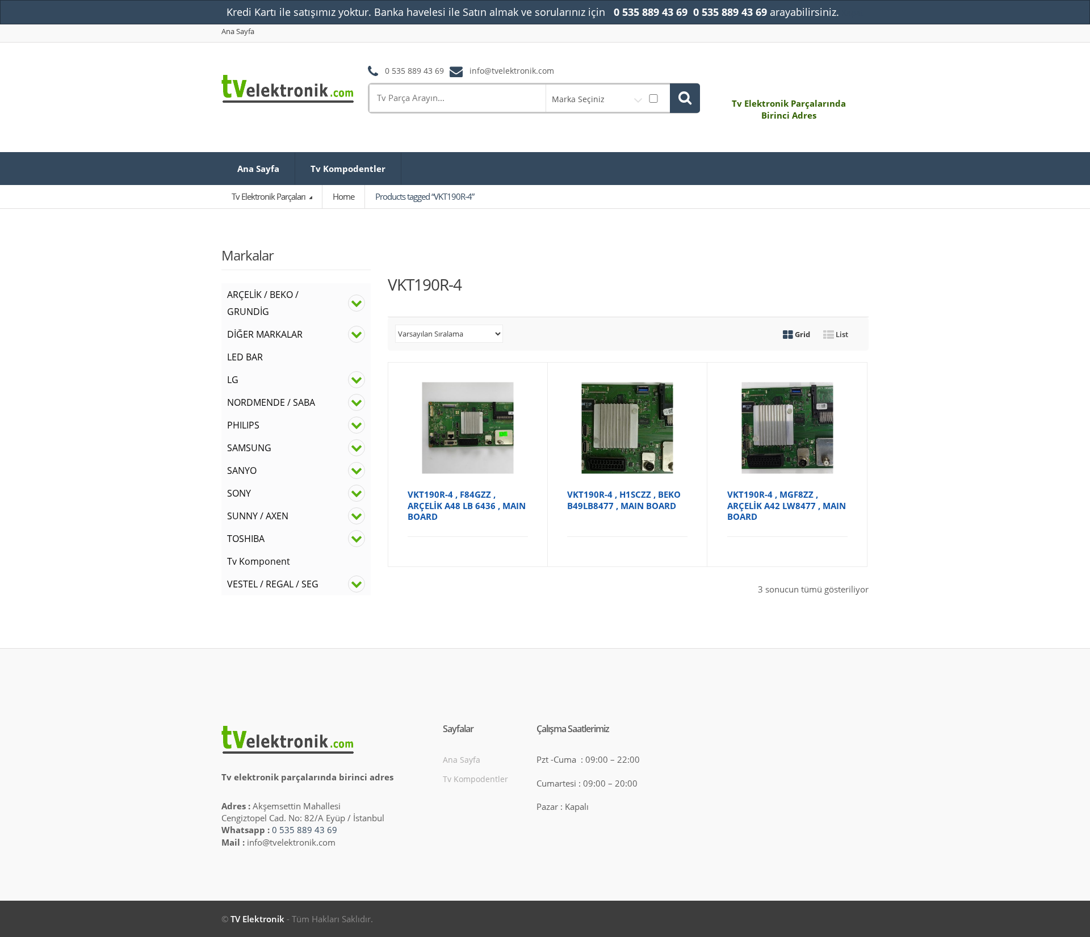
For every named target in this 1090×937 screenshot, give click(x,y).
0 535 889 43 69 (304, 829)
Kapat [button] (852, 12)
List (841, 334)
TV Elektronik (257, 919)
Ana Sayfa (237, 31)
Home (343, 196)
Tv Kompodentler (348, 168)
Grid (801, 334)
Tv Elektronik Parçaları (269, 196)
